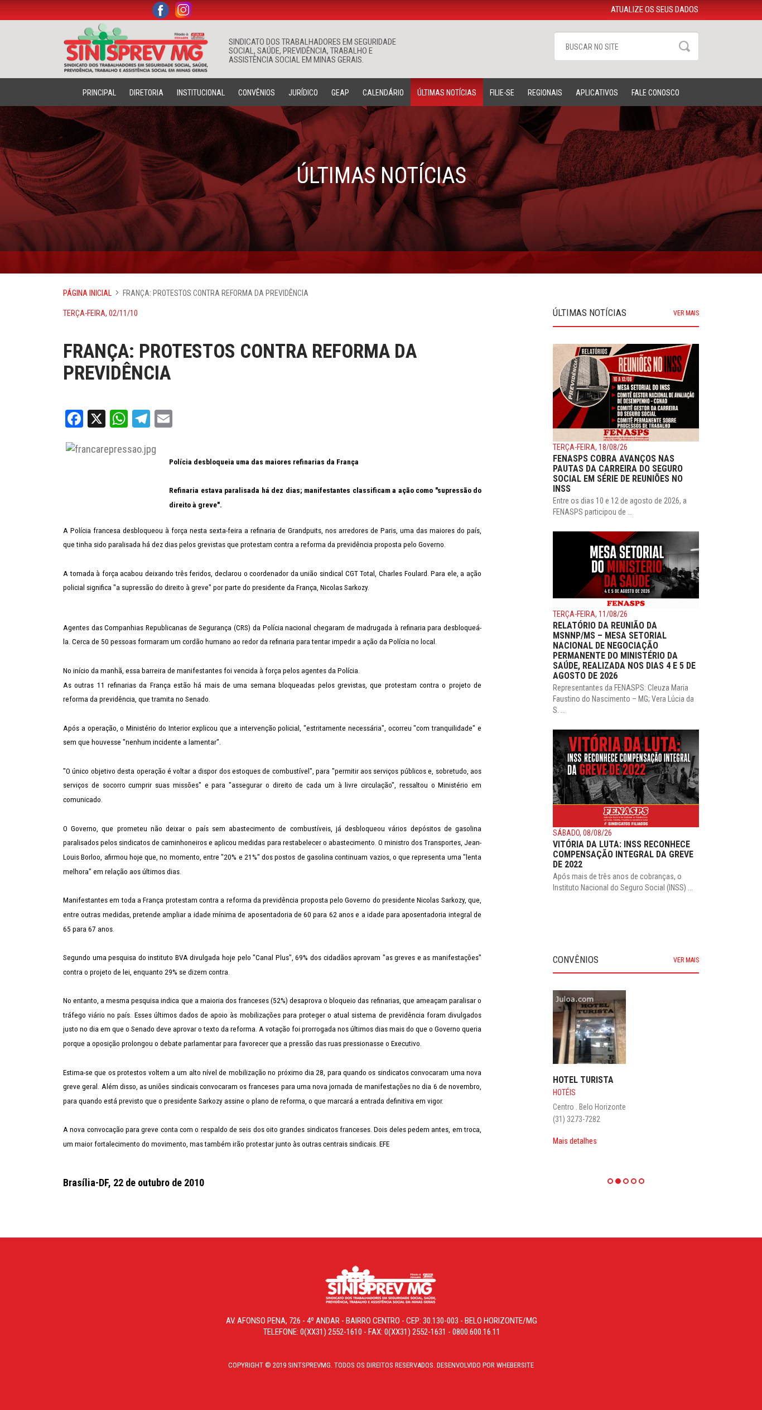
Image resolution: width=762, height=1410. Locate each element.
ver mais (686, 313)
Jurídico (303, 92)
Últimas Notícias (446, 92)
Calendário (383, 92)
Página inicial (87, 293)
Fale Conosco (655, 92)
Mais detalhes (575, 1140)
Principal (99, 92)
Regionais (545, 92)
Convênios (256, 92)
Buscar (684, 46)
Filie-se (502, 92)
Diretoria (146, 92)
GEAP (340, 92)
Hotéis (564, 1092)
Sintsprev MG (140, 48)
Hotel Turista (583, 1080)
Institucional (201, 92)
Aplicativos (597, 92)
